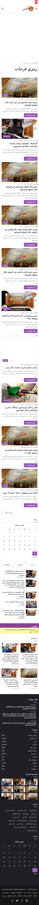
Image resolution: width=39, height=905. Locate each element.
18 (29, 545)
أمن (35, 741)
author (34, 227)
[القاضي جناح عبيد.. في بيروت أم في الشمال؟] (19, 796)
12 (24, 541)
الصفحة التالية (8, 513)
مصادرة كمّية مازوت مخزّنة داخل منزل (21, 367)
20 (19, 545)
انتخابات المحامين (22, 810)
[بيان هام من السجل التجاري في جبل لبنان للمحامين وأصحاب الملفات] (32, 796)
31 (35, 553)
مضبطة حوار (32, 760)
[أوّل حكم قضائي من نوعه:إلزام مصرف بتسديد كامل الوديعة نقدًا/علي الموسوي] (31, 595)
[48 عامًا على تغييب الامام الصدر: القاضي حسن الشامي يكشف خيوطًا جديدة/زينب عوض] (32, 782)
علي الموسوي (33, 817)
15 (9, 541)
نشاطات (34, 769)
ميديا (35, 766)
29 (9, 549)
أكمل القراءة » (30, 115)
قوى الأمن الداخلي (22, 820)
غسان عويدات (15, 817)
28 (14, 549)
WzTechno (32, 889)
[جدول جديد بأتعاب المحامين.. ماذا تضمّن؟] (31, 604)
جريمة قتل (33, 813)
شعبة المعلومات (16, 813)
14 (14, 541)
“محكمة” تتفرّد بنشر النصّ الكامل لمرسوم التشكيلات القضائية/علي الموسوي (14, 573)
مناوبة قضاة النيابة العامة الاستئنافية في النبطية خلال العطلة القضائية (21, 231)
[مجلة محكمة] (28, 8)
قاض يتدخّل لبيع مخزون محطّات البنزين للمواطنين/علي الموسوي (21, 409)
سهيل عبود (25, 813)
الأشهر (33, 565)
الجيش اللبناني (32, 810)
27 (19, 549)
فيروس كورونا (32, 820)
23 (4, 545)
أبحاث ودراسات (31, 735)
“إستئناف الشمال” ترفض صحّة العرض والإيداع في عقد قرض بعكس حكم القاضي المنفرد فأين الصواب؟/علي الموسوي (13, 613)
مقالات (34, 763)
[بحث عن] (37, 9)
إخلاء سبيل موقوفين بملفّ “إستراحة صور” (19, 492)
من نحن (4, 895)
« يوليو (35, 557)
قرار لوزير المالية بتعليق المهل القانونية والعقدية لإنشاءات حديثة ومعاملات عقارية (30, 683)
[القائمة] (3, 9)
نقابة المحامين (32, 827)
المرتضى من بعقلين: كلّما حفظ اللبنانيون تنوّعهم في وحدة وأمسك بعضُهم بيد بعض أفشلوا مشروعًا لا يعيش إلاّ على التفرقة (10, 659)
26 (24, 549)
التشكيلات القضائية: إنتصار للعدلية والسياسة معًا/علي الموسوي (23, 145)
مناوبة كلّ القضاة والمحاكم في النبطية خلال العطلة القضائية (21, 188)
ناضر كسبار (12, 824)
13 (19, 541)
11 (29, 541)
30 (4, 549)
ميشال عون (20, 824)
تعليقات (6, 565)
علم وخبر (33, 754)
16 (4, 541)
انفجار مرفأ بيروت (10, 810)
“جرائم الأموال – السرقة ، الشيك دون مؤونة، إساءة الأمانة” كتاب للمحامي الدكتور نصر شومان (10, 683)
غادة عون (24, 817)
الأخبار (34, 744)
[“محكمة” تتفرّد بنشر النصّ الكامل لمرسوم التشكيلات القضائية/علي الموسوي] (31, 574)
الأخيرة (20, 565)
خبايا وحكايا (33, 747)
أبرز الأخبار (33, 738)
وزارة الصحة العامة (31, 830)
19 (24, 545)
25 (29, 549)
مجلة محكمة (12, 820)
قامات (34, 757)
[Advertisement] (19, 39)
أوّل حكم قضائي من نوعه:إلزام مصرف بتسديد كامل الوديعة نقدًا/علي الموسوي (13, 594)
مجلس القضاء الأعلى (31, 824)
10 (35, 541)
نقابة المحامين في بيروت (20, 827)
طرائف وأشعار (32, 750)
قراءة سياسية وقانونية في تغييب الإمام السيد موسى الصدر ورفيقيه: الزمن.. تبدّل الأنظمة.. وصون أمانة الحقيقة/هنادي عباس (29, 659)
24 (35, 549)
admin (34, 99)
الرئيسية (33, 63)
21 (14, 545)
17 (34, 545)
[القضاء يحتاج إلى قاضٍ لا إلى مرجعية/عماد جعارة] (7, 796)
